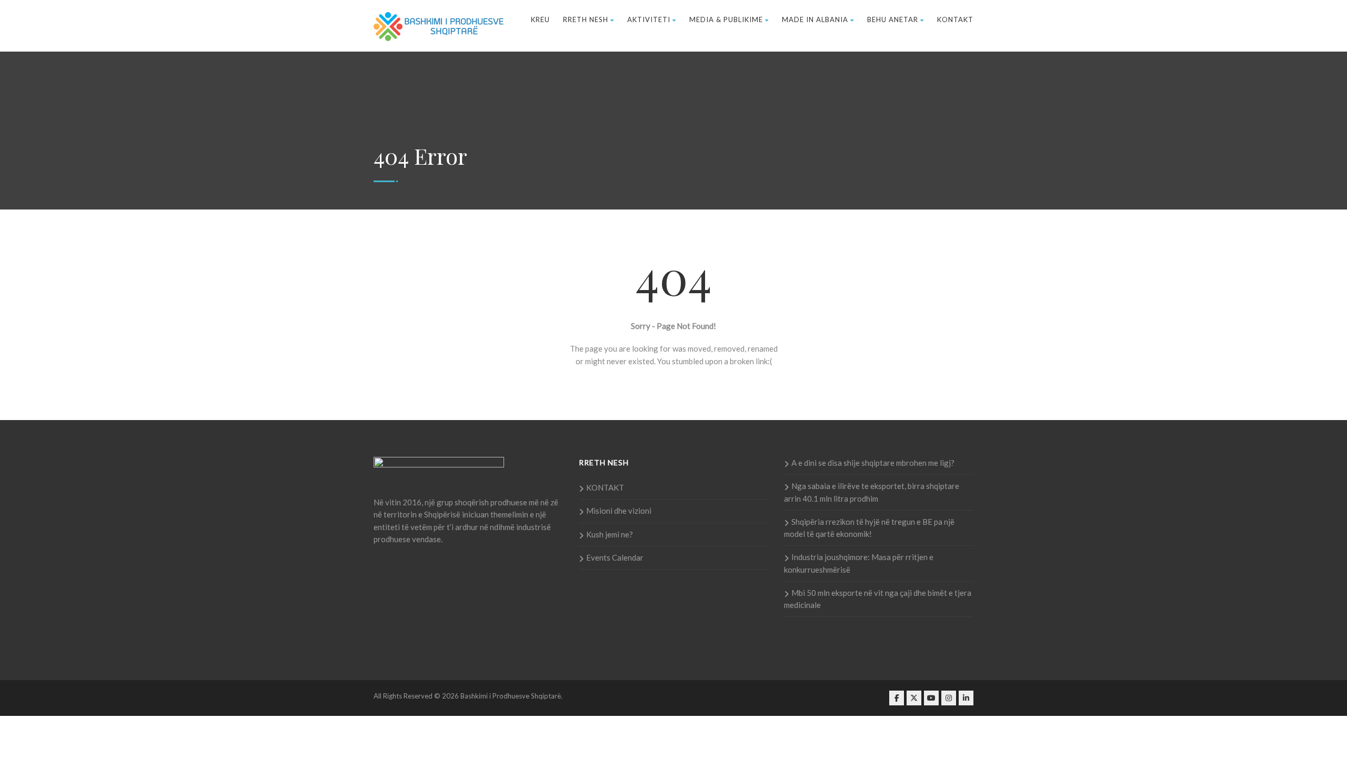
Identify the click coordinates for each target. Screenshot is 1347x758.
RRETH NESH (585, 19)
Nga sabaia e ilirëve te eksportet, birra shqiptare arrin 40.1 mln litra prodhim (871, 492)
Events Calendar (615, 557)
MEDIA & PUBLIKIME (726, 19)
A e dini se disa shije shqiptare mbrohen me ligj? (872, 462)
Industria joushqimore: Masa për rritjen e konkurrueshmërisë (858, 563)
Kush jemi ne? (609, 534)
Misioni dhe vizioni (618, 510)
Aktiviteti (648, 19)
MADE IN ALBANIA (815, 19)
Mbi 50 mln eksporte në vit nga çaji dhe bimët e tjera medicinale (877, 599)
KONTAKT (955, 19)
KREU (540, 19)
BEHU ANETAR (892, 19)
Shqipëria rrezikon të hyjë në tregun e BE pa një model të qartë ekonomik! (869, 527)
